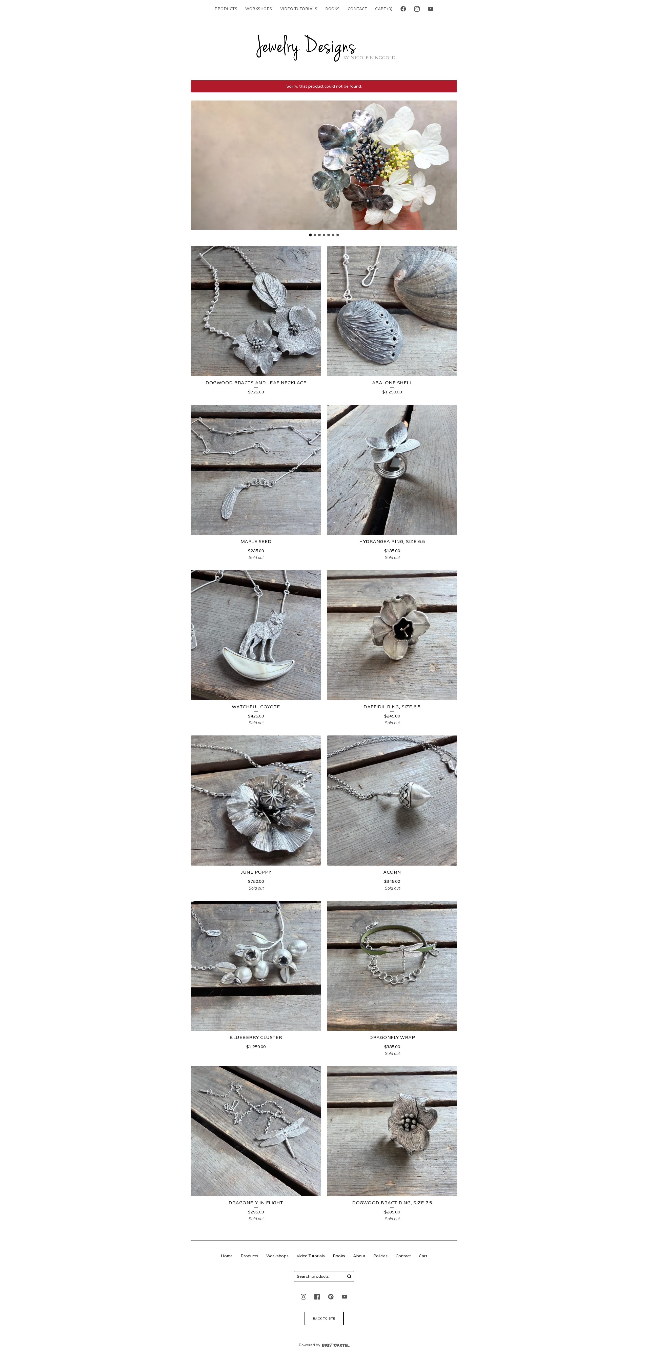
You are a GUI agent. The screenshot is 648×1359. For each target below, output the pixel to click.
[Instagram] (417, 9)
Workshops (258, 9)
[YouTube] (430, 9)
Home (227, 1255)
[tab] (310, 234)
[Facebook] (403, 9)
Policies (380, 1255)
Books (332, 9)
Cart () (383, 9)
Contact (357, 9)
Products (226, 9)
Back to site (324, 1318)
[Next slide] (450, 165)
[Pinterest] (331, 1297)
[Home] (324, 47)
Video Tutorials (298, 9)
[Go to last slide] (198, 165)
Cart (423, 1255)
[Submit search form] (349, 1276)
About (359, 1255)
